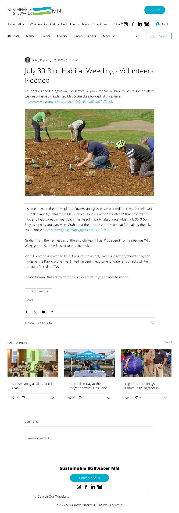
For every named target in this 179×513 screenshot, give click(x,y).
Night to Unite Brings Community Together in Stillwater (142, 386)
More (107, 36)
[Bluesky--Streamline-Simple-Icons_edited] (146, 24)
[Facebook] (132, 24)
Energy (62, 36)
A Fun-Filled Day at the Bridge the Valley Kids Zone (88, 386)
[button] (137, 36)
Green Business (85, 36)
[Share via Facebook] (26, 311)
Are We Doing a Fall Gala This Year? (32, 386)
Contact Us (116, 505)
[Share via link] (52, 311)
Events (45, 36)
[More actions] (152, 60)
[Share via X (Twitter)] (35, 311)
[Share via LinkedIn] (43, 311)
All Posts (13, 36)
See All (168, 342)
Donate (103, 505)
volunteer (44, 291)
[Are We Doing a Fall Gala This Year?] (33, 363)
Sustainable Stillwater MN (89, 468)
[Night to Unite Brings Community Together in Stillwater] (146, 363)
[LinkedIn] (139, 24)
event (30, 291)
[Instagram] (125, 24)
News (30, 36)
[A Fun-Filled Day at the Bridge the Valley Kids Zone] (89, 363)
